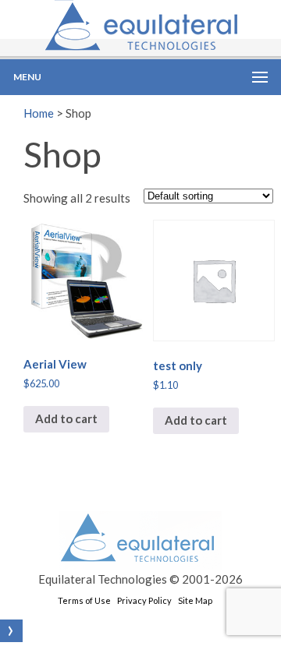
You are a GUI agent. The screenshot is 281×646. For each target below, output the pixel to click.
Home (38, 113)
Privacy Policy (144, 600)
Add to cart (66, 418)
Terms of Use (84, 600)
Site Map (195, 600)
